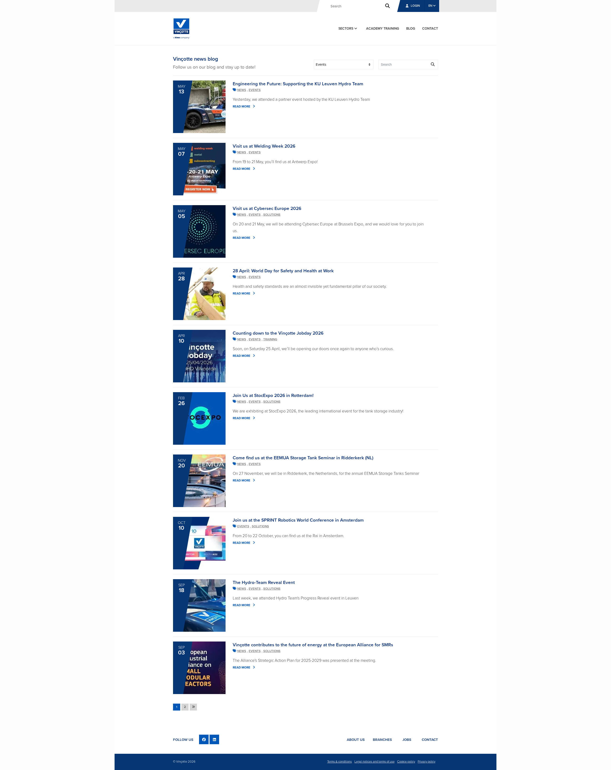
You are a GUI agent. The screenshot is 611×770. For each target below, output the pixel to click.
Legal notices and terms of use (374, 762)
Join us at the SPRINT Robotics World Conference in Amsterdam (298, 520)
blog (410, 29)
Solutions (271, 215)
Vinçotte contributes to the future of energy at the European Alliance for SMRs (313, 644)
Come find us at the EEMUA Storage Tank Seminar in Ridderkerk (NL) (303, 457)
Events (255, 90)
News (241, 90)
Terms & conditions (339, 762)
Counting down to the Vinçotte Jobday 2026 (278, 333)
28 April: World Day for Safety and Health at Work (283, 270)
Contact (430, 740)
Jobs (406, 740)
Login (415, 6)
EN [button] (430, 6)
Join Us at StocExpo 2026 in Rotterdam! (273, 395)
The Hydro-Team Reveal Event (264, 582)
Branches (382, 740)
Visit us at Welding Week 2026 (264, 146)
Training (270, 339)
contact (430, 29)
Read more (241, 106)
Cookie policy (406, 762)
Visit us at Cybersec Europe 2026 (267, 208)
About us (356, 740)
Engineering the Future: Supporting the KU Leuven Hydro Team (298, 83)
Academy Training (382, 29)
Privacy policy (426, 762)
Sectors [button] (346, 29)
